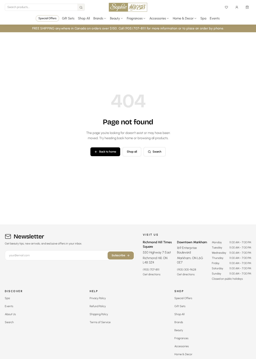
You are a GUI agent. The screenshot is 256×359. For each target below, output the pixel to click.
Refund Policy (98, 306)
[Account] (237, 7)
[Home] (128, 7)
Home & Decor (183, 354)
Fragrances (181, 338)
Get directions (151, 274)
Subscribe (118, 255)
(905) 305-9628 (186, 269)
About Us (10, 314)
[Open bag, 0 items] (247, 7)
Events (215, 18)
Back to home (107, 151)
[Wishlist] (226, 7)
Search (157, 151)
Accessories (181, 346)
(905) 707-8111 (151, 269)
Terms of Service (100, 322)
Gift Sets (68, 18)
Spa (203, 18)
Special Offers (47, 18)
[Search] (81, 7)
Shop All (84, 18)
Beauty (178, 330)
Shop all (132, 151)
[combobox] (41, 7)
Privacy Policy (98, 298)
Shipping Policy (99, 314)
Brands (178, 322)
